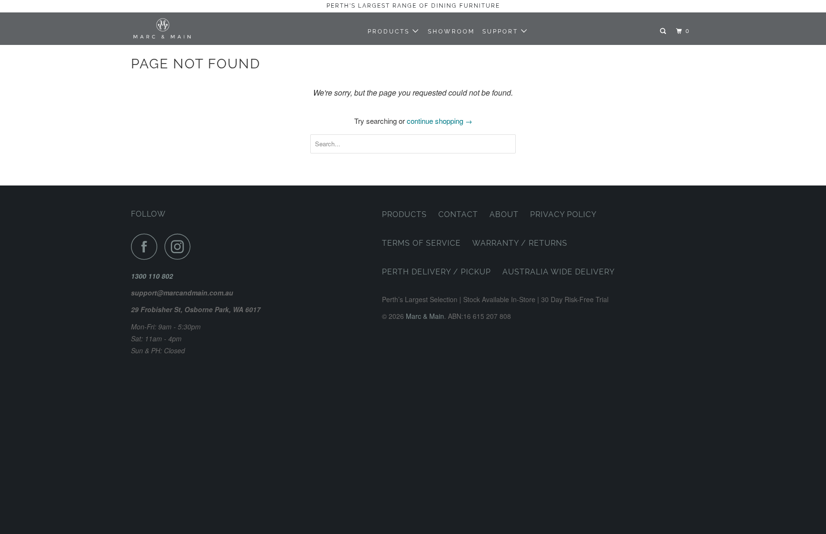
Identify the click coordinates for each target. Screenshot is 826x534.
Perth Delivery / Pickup (436, 271)
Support (501, 31)
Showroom (451, 31)
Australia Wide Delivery (558, 271)
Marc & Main (425, 316)
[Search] (664, 31)
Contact (458, 214)
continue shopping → (439, 121)
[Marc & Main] (180, 28)
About (504, 214)
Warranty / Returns (519, 243)
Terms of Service (421, 243)
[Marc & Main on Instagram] (180, 246)
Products (390, 31)
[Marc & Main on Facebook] (147, 246)
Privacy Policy (563, 214)
